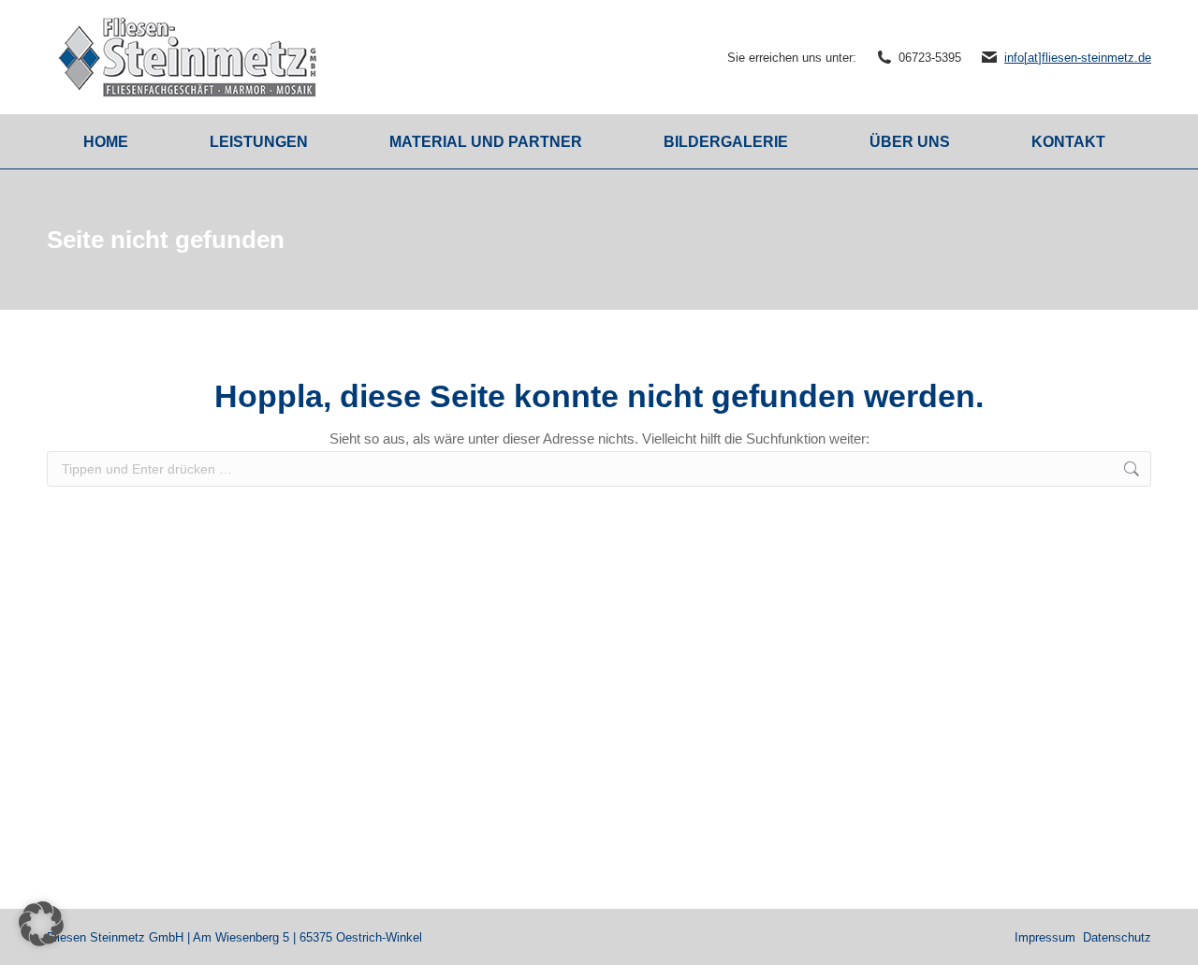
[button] (41, 924)
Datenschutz (1117, 937)
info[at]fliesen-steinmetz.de (1077, 58)
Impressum (1045, 937)
